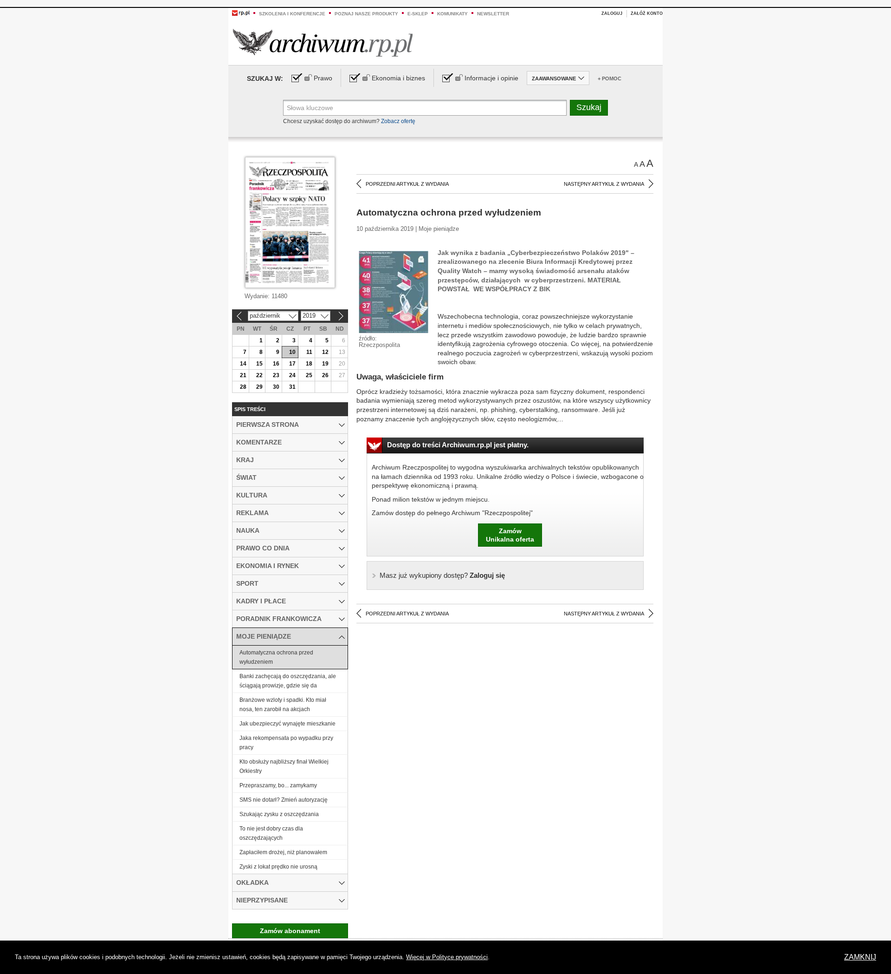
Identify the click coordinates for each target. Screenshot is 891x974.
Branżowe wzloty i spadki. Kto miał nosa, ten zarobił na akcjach (282, 705)
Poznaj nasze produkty (366, 13)
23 (276, 375)
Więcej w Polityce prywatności (447, 957)
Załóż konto (647, 13)
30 (276, 387)
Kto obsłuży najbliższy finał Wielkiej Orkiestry (284, 766)
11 (309, 352)
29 (259, 387)
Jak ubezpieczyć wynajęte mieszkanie (287, 723)
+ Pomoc (609, 78)
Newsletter (493, 13)
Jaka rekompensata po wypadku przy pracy (286, 743)
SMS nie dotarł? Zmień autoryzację (283, 800)
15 (259, 363)
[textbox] (425, 108)
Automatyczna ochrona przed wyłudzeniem (276, 657)
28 (243, 387)
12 (325, 352)
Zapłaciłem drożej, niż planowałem (283, 852)
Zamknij (860, 957)
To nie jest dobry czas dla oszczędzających (271, 833)
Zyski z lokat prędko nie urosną (278, 866)
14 (243, 363)
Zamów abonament (290, 931)
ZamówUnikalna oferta (510, 535)
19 (325, 363)
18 (309, 363)
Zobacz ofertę (398, 121)
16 (276, 363)
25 (309, 375)
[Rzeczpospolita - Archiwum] (323, 42)
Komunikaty (452, 13)
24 (292, 375)
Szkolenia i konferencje (292, 13)
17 (292, 363)
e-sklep (417, 13)
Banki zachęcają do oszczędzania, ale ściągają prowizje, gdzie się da (287, 681)
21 (243, 375)
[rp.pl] (241, 12)
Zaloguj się (442, 575)
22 (259, 375)
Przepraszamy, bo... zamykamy (278, 785)
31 (292, 387)
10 (292, 352)
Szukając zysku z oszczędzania (279, 814)
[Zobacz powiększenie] (393, 291)
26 (325, 375)
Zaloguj (611, 13)
